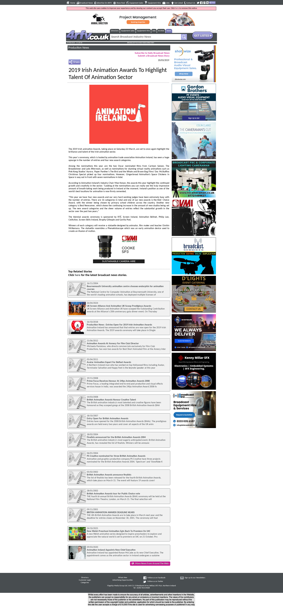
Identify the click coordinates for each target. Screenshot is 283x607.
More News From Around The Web (151, 563)
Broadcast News (86, 3)
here (177, 8)
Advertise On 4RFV (104, 3)
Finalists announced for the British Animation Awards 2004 (116, 437)
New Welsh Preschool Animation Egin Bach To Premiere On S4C (118, 531)
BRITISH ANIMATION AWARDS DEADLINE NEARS (111, 512)
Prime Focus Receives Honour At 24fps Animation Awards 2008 (118, 381)
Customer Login (85, 580)
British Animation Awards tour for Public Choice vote (113, 494)
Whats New (122, 578)
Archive (161, 31)
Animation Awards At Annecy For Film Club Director (113, 343)
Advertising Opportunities (122, 580)
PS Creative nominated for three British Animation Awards (116, 456)
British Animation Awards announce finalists (109, 475)
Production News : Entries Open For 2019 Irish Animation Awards (119, 325)
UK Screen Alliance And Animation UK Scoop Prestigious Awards (119, 306)
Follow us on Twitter (155, 581)
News (169, 31)
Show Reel (120, 3)
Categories (85, 583)
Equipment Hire (154, 3)
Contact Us (190, 3)
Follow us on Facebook (156, 578)
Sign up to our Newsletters (195, 578)
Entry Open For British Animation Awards (107, 418)
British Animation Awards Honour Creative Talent (111, 400)
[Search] (184, 37)
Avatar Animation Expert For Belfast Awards (109, 362)
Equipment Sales (136, 3)
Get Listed (178, 3)
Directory (115, 31)
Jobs (168, 3)
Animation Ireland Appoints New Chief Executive (111, 550)
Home (72, 3)
